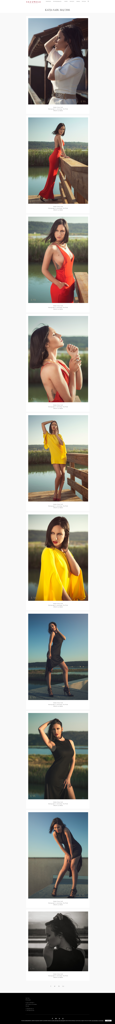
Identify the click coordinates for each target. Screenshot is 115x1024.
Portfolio (48, 1)
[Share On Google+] (63, 986)
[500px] (62, 1018)
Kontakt (72, 1)
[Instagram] (59, 1018)
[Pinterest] (56, 1018)
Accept (108, 1020)
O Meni (66, 1)
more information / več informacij (97, 1020)
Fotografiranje (57, 1)
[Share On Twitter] (55, 986)
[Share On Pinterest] (59, 986)
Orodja (78, 1)
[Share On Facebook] (51, 986)
